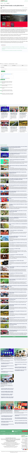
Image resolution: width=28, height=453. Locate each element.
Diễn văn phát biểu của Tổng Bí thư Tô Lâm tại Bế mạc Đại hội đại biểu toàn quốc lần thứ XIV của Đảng (21, 418)
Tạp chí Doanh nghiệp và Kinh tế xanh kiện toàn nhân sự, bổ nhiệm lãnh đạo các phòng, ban (7, 391)
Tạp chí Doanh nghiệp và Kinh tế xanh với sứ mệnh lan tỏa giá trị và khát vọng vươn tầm (7, 389)
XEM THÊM (14, 336)
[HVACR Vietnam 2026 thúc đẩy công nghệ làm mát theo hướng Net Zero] (5, 294)
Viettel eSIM (5, 78)
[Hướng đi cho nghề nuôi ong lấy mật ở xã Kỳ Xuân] (5, 319)
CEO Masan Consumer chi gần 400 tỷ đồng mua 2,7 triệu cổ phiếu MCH (18, 204)
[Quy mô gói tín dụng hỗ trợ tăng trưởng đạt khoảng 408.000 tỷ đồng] (5, 287)
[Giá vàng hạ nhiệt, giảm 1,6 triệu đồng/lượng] (5, 232)
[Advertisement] (14, 57)
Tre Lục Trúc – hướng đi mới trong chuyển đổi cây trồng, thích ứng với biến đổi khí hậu (18, 217)
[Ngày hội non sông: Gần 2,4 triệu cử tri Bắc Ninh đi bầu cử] (20, 405)
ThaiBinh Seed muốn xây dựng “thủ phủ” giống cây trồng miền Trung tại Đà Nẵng (18, 324)
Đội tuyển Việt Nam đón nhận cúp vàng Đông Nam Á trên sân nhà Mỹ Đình (17, 191)
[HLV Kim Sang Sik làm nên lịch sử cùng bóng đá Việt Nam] (5, 187)
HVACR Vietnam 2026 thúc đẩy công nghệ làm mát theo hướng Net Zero (17, 292)
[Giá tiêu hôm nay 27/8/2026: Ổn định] (5, 250)
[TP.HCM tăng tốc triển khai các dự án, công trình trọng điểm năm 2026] (14, 123)
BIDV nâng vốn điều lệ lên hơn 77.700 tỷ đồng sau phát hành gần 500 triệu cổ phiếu (17, 236)
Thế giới (16, 349)
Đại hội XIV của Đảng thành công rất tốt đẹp (21, 420)
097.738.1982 (25, 431)
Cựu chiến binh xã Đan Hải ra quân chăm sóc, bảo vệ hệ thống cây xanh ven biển (23, 114)
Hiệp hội (2, 374)
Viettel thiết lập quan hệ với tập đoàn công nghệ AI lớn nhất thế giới (12, 50)
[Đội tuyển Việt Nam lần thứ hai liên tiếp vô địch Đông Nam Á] (5, 199)
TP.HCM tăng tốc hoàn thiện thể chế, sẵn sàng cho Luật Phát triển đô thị (7, 424)
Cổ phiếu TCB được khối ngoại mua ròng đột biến (16, 159)
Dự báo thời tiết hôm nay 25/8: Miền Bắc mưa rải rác (7, 369)
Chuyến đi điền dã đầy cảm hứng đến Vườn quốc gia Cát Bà (6, 383)
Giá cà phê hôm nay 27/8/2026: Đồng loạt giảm (16, 254)
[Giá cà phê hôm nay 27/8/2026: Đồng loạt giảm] (5, 256)
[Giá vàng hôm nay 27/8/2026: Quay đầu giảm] (5, 275)
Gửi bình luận (3, 71)
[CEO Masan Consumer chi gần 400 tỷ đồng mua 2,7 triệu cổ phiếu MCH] (5, 206)
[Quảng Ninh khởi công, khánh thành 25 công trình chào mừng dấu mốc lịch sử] (14, 109)
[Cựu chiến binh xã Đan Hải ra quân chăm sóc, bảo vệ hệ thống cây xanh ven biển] (23, 109)
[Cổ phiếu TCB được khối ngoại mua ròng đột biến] (5, 161)
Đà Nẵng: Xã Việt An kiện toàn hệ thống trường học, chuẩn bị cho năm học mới (4, 128)
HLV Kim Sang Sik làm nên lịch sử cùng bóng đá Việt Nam (18, 185)
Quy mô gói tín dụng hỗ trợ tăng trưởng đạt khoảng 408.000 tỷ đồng (18, 286)
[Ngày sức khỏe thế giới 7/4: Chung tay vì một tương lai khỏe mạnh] (20, 352)
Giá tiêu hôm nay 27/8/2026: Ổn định (14, 248)
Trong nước (3, 349)
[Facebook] (23, 449)
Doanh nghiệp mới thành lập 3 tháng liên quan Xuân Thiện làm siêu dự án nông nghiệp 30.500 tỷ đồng (18, 179)
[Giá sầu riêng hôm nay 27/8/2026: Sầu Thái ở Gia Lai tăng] (5, 244)
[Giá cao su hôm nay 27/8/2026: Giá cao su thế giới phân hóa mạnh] (5, 225)
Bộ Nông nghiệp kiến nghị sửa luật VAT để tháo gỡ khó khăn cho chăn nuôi (20, 370)
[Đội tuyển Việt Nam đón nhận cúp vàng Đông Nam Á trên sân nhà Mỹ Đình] (5, 193)
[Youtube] (24, 449)
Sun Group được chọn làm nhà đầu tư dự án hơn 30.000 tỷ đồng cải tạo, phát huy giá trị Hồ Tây (18, 147)
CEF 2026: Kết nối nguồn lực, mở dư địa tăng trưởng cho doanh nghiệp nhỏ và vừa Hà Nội (4, 114)
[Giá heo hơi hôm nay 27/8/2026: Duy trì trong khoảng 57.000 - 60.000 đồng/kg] (5, 268)
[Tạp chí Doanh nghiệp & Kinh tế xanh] (4, 1)
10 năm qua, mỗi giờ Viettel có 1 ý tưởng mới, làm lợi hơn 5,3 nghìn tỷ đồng (13, 46)
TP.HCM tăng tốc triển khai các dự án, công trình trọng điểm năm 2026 (13, 128)
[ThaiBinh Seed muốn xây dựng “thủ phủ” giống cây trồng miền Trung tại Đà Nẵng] (5, 325)
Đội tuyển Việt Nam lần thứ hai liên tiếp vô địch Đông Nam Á (18, 198)
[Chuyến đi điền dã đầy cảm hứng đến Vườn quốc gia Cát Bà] (7, 378)
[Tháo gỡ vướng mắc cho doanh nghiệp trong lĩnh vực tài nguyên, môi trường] (5, 281)
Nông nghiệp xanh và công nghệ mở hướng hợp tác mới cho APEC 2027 (23, 128)
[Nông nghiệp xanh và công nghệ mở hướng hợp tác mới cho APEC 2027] (23, 123)
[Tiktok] (25, 449)
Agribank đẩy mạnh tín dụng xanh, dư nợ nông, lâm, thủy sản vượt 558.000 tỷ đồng (18, 330)
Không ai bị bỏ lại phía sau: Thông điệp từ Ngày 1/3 (20, 364)
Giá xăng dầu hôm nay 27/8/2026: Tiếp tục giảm (16, 260)
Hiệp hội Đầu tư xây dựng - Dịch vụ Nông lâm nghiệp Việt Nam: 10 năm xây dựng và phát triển (7, 397)
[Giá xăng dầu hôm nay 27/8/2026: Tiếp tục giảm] (5, 262)
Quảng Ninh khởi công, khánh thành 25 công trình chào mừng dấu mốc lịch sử (13, 114)
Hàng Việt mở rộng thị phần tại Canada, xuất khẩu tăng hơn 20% (7, 366)
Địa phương (3, 402)
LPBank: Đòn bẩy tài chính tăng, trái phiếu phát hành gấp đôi (18, 166)
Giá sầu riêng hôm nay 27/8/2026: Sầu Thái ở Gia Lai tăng (18, 242)
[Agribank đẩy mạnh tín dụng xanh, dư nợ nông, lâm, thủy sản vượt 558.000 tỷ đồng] (5, 332)
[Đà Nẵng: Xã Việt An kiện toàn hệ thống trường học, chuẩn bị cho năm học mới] (5, 123)
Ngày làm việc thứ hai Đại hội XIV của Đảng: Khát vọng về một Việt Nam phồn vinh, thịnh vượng (21, 423)
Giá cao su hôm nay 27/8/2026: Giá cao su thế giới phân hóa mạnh (18, 224)
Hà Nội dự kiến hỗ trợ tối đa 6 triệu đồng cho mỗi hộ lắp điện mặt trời (7, 371)
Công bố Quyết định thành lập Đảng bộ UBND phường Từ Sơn (21, 415)
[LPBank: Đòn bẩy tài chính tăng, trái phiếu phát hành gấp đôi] (5, 167)
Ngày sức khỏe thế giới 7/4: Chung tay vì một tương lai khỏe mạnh (20, 358)
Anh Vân (3, 7)
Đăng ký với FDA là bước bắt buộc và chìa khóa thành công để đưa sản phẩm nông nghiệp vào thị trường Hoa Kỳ (20, 367)
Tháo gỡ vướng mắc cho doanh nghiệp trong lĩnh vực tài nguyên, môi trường (18, 279)
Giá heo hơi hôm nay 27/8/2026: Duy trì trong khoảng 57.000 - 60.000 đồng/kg (18, 267)
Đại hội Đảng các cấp (19, 402)
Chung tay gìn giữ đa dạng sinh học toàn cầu (21, 362)
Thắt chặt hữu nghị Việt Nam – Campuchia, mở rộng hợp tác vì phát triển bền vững (7, 394)
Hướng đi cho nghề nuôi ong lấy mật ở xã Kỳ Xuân (17, 317)
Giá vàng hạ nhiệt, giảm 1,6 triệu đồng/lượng (16, 230)
